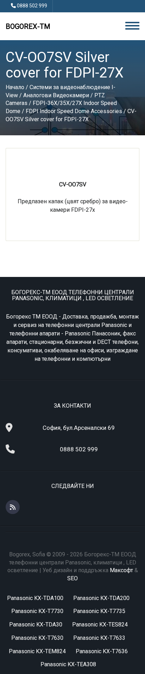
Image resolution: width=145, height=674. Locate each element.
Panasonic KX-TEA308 (68, 664)
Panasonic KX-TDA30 (35, 624)
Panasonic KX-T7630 (37, 638)
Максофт (121, 570)
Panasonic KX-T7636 (102, 651)
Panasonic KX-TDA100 (35, 598)
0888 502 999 (32, 5)
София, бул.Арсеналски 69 (79, 427)
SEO (72, 578)
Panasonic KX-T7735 (99, 611)
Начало (15, 87)
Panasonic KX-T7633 (99, 638)
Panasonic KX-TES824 (100, 624)
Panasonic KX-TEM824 (37, 651)
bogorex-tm (28, 26)
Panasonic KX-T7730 (37, 611)
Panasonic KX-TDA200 (101, 598)
